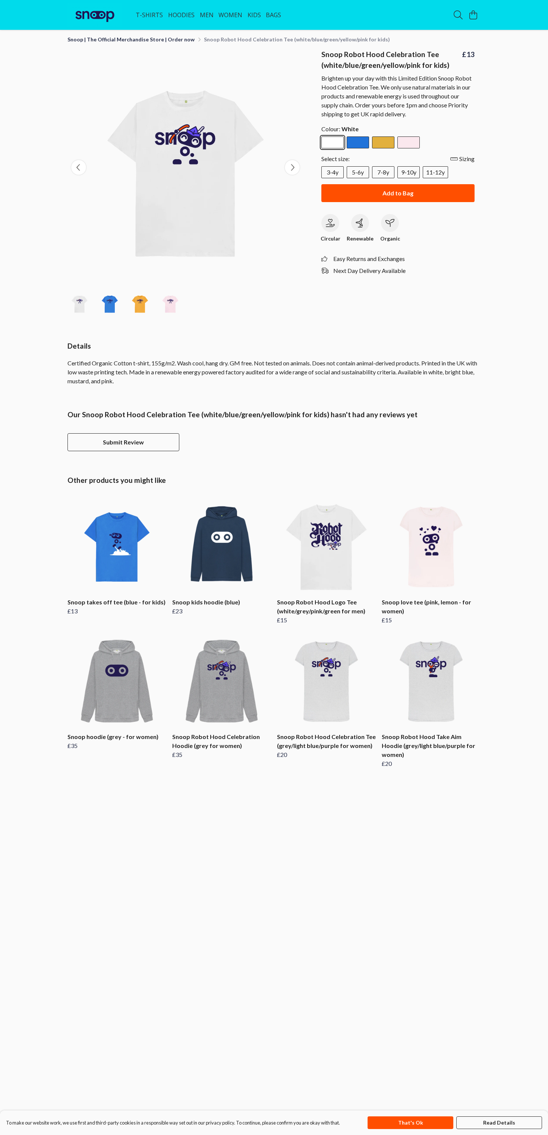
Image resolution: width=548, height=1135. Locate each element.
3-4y (332, 172)
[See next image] (292, 167)
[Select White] (332, 142)
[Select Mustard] (383, 142)
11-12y (435, 172)
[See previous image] (78, 167)
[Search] (458, 14)
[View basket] (473, 14)
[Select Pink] (408, 142)
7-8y (383, 172)
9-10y (408, 172)
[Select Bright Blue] (358, 142)
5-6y (358, 172)
